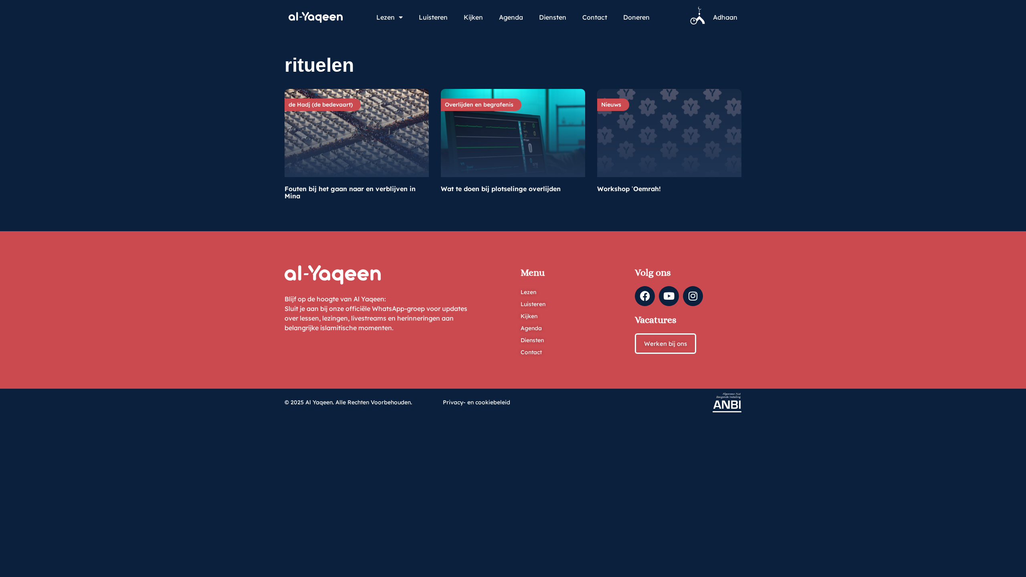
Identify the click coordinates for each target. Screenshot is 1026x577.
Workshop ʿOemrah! (629, 189)
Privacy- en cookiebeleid (476, 402)
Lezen (385, 17)
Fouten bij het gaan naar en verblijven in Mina (350, 192)
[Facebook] (645, 296)
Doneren (636, 17)
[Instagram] (693, 296)
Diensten (552, 17)
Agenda (511, 17)
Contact (594, 17)
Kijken (473, 17)
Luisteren (433, 17)
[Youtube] (669, 296)
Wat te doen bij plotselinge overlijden (501, 189)
